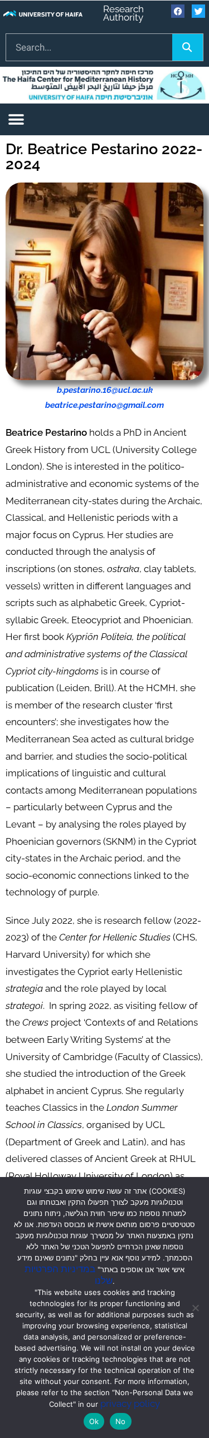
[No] (195, 1307)
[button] (15, 119)
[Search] (187, 47)
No (120, 1421)
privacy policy (130, 1403)
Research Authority (123, 13)
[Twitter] (198, 11)
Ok (94, 1421)
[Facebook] (177, 11)
